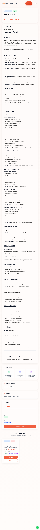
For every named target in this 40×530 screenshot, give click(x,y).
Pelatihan (16, 3)
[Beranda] (3, 3)
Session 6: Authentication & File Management (13, 207)
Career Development (9, 289)
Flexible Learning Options (11, 279)
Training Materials (10, 306)
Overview (7, 37)
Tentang (21, 3)
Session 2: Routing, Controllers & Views (12, 132)
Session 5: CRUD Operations (9, 189)
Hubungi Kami (28, 3)
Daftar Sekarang (20, 426)
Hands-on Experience (10, 256)
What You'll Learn (10, 55)
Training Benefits (9, 246)
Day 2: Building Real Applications (13, 169)
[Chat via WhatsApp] (37, 527)
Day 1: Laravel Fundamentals (12, 115)
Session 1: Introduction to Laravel (10, 117)
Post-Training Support (10, 264)
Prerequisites (8, 89)
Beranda (6, 3)
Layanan (11, 3)
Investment (7, 327)
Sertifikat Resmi (8, 249)
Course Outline (9, 111)
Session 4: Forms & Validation (10, 171)
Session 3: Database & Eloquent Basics (12, 150)
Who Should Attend (10, 227)
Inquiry (10, 460)
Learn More (10, 457)
